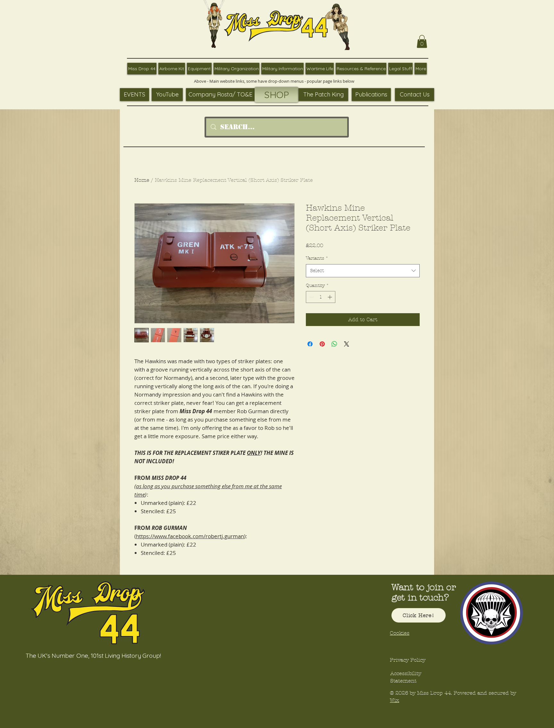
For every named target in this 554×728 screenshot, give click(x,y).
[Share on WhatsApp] (334, 344)
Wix (394, 700)
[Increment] (330, 297)
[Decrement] (311, 297)
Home (141, 180)
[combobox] (363, 270)
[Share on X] (346, 344)
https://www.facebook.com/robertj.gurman (190, 536)
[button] (421, 41)
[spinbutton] (320, 297)
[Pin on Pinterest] (322, 344)
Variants (317, 258)
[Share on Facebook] (310, 344)
